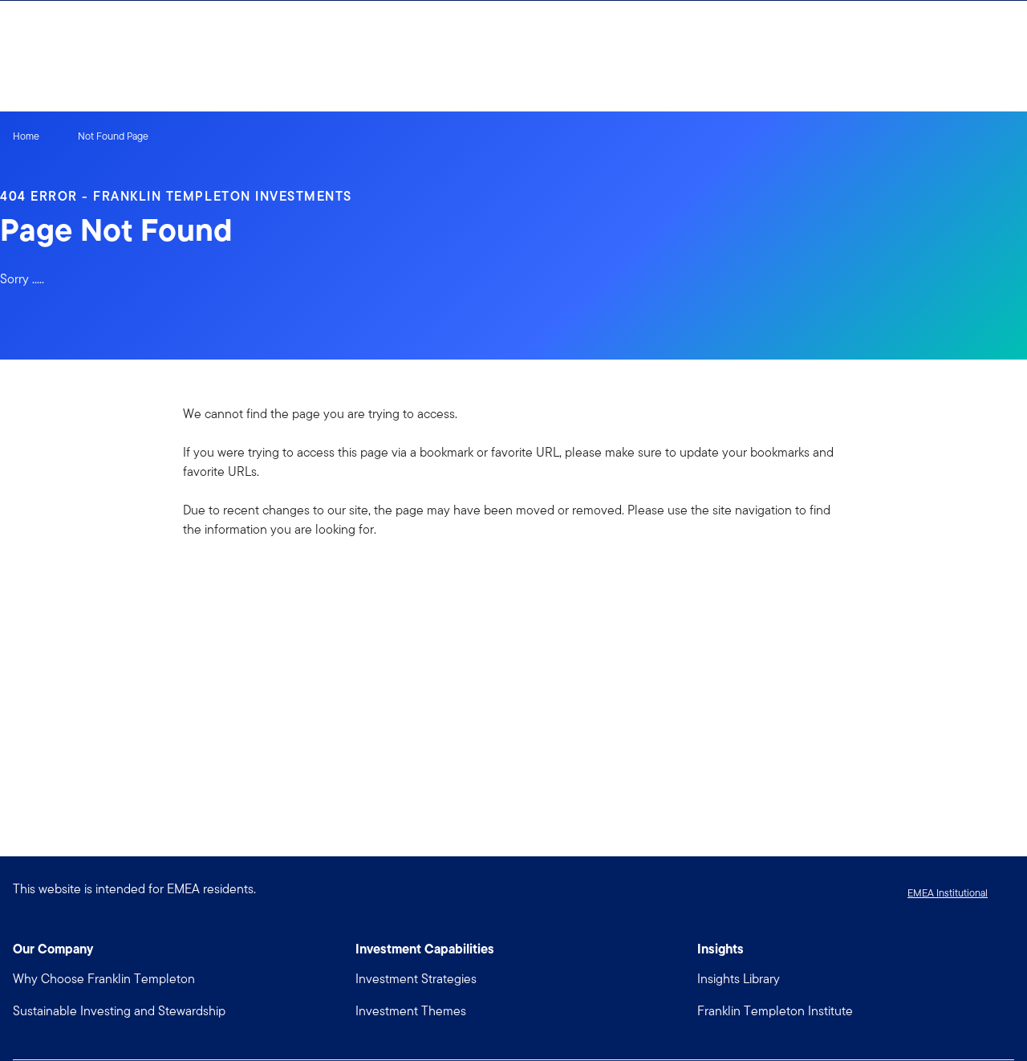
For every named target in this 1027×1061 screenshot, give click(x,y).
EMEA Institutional (947, 892)
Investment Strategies (416, 979)
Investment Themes (410, 1011)
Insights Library (738, 979)
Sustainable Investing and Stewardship (119, 1011)
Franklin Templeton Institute (775, 1011)
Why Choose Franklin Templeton (104, 979)
